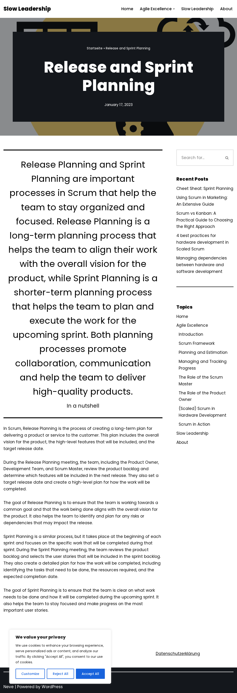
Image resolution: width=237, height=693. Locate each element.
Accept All (90, 673)
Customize (30, 673)
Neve (8, 687)
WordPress (52, 687)
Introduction (191, 334)
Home (127, 9)
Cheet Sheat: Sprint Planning (204, 188)
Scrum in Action (194, 424)
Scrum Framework (197, 343)
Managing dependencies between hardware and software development (201, 264)
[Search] (227, 158)
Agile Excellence (192, 325)
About (226, 9)
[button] (174, 9)
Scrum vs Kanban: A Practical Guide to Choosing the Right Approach (204, 220)
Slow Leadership (197, 9)
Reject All (60, 673)
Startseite (95, 48)
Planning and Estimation (203, 352)
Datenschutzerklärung (178, 653)
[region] (60, 656)
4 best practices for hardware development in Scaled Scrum (202, 242)
